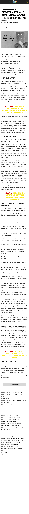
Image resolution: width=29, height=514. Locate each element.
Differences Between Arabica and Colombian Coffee (13, 400)
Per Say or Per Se (5, 398)
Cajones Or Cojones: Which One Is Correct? (11, 448)
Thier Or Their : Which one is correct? (10, 429)
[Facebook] (2, 28)
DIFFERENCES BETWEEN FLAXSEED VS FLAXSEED (12, 438)
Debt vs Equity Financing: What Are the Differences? (13, 436)
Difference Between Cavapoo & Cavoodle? (11, 417)
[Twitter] (6, 28)
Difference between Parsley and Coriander (11, 423)
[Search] (27, 2)
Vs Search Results (5, 452)
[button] (2, 2)
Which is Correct (5, 455)
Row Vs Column (5, 402)
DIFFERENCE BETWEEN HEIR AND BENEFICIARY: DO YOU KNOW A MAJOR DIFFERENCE (14, 109)
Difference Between (6, 450)
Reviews (3, 457)
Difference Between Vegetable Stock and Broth (12, 427)
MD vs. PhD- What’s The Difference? (9, 444)
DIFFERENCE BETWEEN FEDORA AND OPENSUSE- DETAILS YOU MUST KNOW (14, 355)
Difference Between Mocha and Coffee (10, 406)
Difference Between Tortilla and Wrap (10, 413)
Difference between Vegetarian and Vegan (11, 425)
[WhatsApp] (9, 28)
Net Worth (3, 459)
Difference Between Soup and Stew (9, 409)
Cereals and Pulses (5, 411)
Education (7, 6)
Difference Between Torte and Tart (9, 415)
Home (2, 6)
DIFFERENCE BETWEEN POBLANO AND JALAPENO (12, 392)
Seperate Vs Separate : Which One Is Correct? (12, 440)
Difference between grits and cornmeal (10, 419)
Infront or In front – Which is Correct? (10, 446)
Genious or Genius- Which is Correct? (10, 432)
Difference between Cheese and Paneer (10, 404)
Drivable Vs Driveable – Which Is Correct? (11, 442)
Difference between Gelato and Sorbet (10, 421)
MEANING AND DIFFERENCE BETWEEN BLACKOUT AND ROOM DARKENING (15, 196)
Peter (4, 25)
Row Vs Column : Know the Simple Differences (12, 434)
